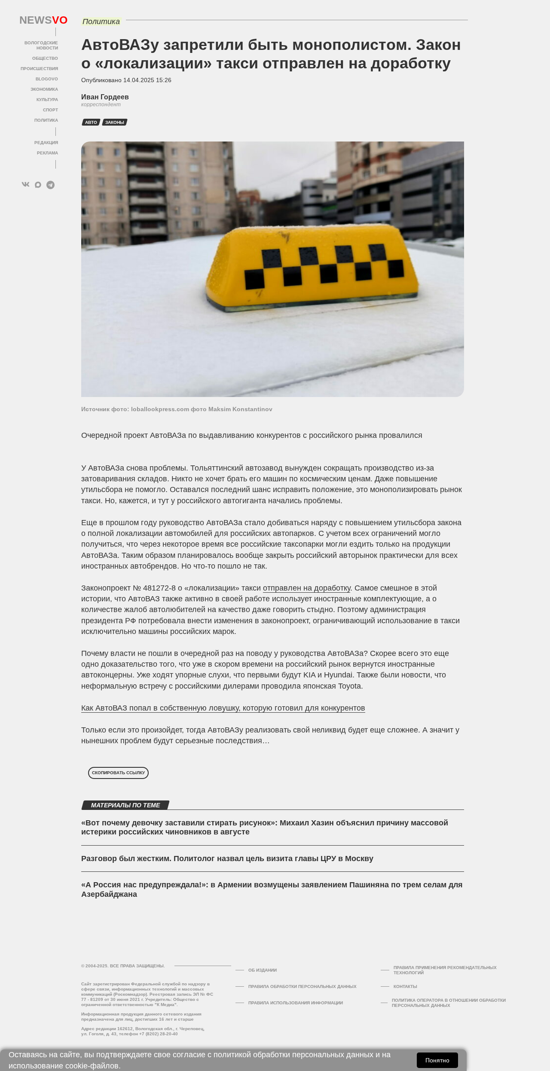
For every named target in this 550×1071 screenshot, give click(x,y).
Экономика (44, 89)
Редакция (46, 142)
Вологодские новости (41, 45)
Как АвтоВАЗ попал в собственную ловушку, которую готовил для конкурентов (223, 708)
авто (91, 122)
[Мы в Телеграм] (50, 185)
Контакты (405, 986)
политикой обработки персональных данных (293, 1054)
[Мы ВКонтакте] (25, 185)
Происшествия (39, 68)
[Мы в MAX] (38, 185)
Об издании (262, 970)
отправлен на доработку (306, 588)
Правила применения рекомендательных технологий (445, 970)
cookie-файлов (92, 1066)
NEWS (38, 20)
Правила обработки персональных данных (302, 986)
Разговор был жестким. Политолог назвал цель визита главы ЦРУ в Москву (227, 858)
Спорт (50, 110)
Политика (46, 120)
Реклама (47, 153)
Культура (47, 99)
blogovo (47, 79)
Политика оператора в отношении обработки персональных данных (449, 1003)
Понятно (437, 1060)
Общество (45, 58)
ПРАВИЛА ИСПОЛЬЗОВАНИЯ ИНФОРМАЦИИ (295, 1002)
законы (114, 122)
